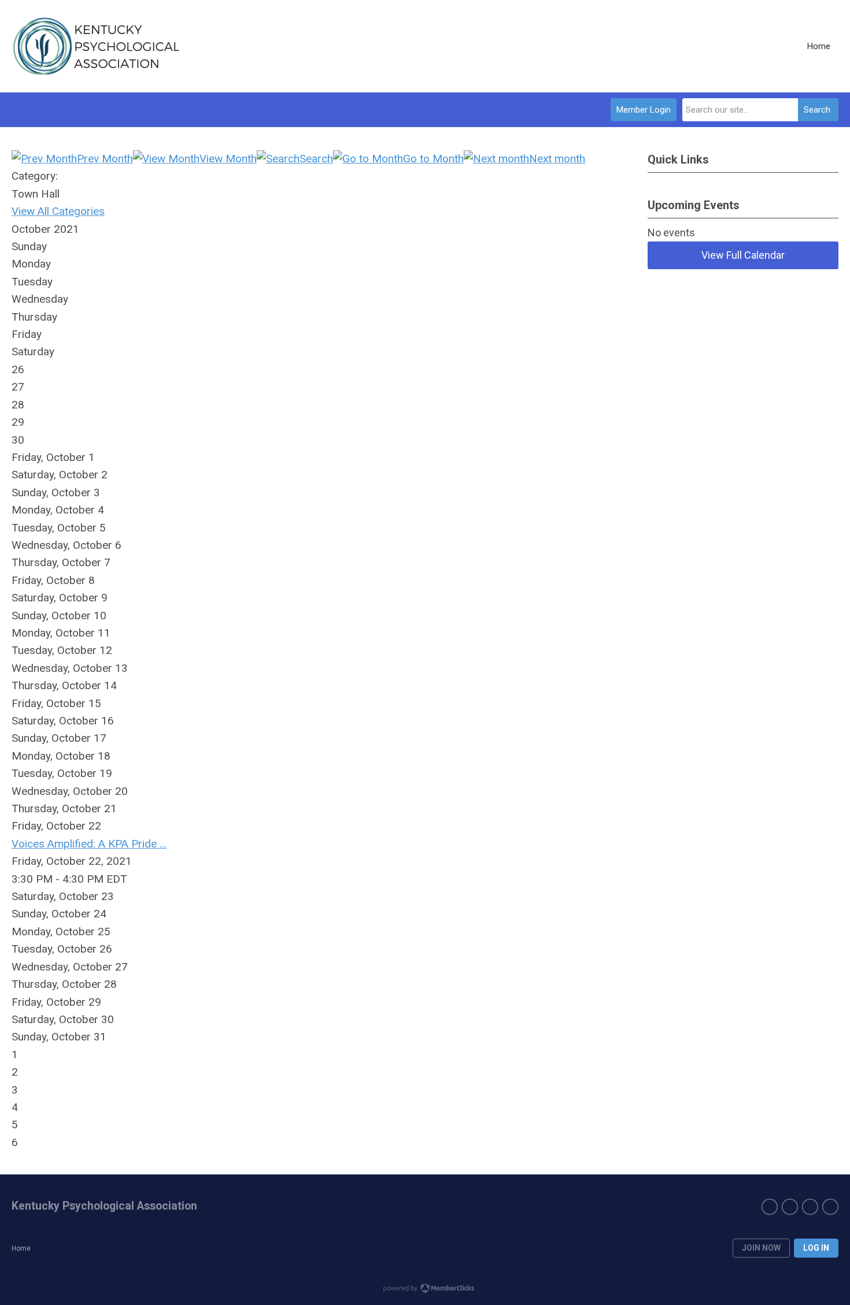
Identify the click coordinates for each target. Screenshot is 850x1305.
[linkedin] (790, 1207)
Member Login (643, 110)
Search (817, 110)
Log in (816, 1247)
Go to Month (433, 158)
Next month (557, 158)
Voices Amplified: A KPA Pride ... (89, 843)
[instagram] (810, 1207)
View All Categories (58, 211)
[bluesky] (830, 1207)
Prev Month (105, 158)
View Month (228, 158)
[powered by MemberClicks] (425, 1289)
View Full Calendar (743, 255)
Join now (761, 1247)
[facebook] (770, 1207)
